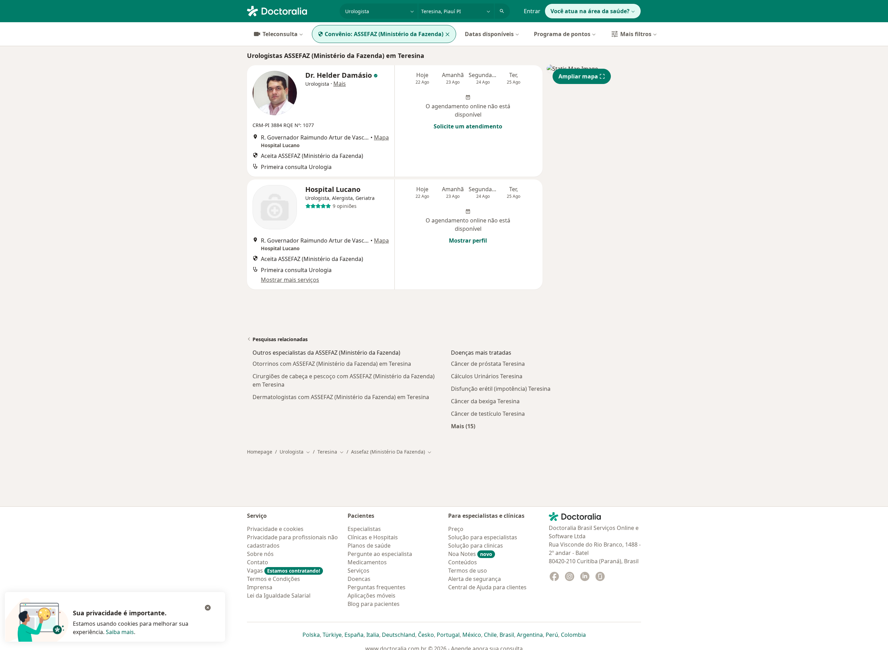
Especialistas (364, 529)
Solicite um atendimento (468, 126)
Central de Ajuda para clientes (487, 587)
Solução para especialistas (482, 537)
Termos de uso (467, 570)
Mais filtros (635, 34)
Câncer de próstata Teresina (488, 364)
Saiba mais (120, 632)
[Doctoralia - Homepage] (290, 10)
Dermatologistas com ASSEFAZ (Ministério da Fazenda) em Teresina (341, 397)
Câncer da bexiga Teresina (485, 401)
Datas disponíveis (489, 34)
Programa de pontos (562, 34)
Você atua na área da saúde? (590, 11)
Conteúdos (462, 562)
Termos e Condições (273, 579)
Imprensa (259, 587)
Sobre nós (260, 554)
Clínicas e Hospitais (373, 537)
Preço (455, 529)
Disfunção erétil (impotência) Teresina (500, 388)
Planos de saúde (369, 545)
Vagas (283, 570)
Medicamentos (367, 562)
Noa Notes (470, 554)
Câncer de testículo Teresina (488, 413)
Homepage (259, 451)
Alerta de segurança (474, 579)
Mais (339, 83)
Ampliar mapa (578, 76)
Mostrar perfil (468, 240)
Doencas (359, 579)
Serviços (358, 570)
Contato (257, 562)
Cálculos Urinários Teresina (486, 376)
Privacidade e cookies (275, 529)
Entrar (532, 11)
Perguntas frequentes (376, 587)
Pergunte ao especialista (380, 554)
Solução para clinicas (475, 545)
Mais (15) (463, 426)
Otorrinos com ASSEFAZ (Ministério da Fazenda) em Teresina (332, 364)
